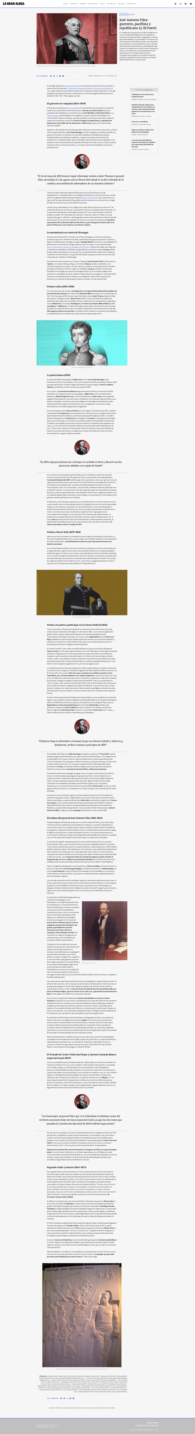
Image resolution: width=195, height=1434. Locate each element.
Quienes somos (152, 1423)
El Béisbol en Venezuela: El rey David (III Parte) (143, 96)
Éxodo (102, 4)
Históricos (111, 4)
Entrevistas (93, 4)
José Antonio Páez (71, 86)
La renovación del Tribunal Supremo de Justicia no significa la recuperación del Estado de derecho (143, 143)
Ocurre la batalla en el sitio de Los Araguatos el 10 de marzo (68, 247)
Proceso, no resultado (140, 122)
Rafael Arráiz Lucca (96, 76)
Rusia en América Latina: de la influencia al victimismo (143, 131)
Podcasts (121, 4)
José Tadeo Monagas (90, 198)
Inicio (65, 4)
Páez (68, 1065)
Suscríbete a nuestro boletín (146, 1426)
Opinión (83, 4)
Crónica (132, 14)
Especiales (131, 4)
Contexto (74, 4)
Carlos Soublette (73, 108)
